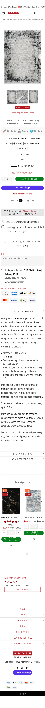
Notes (4, 253)
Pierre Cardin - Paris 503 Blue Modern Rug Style (34, 517)
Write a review (22, 589)
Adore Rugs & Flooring (30, 661)
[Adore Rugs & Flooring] (13, 13)
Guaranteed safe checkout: (14, 288)
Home (3, 19)
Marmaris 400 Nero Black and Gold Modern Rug (11, 517)
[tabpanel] (11, 520)
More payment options (22, 193)
